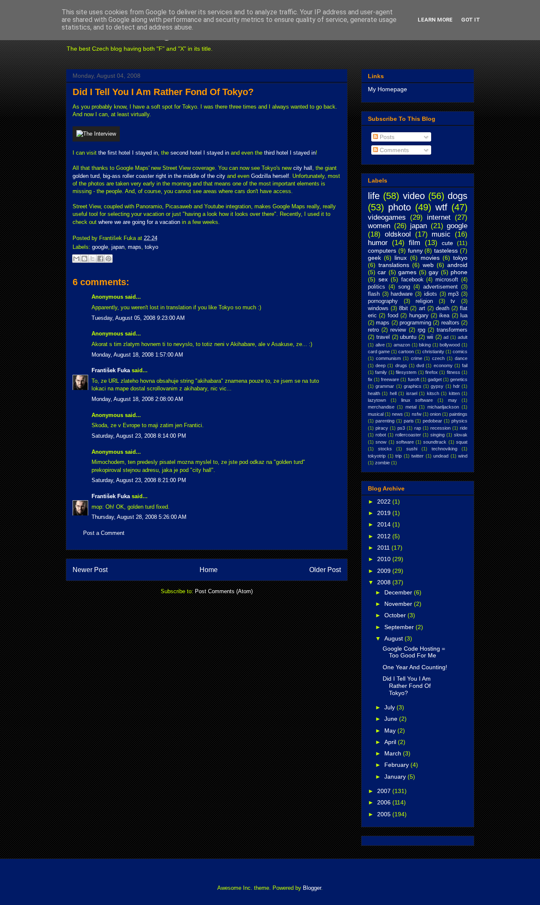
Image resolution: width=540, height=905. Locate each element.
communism (388, 358)
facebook (412, 280)
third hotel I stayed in (290, 153)
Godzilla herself (270, 176)
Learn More (435, 19)
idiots (430, 294)
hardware (402, 294)
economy (443, 365)
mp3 (453, 294)
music (441, 234)
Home (209, 569)
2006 (384, 802)
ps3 (401, 428)
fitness (453, 372)
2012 (384, 536)
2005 (384, 814)
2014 (384, 524)
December (399, 592)
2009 (384, 570)
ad (445, 337)
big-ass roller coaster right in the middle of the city (164, 176)
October (396, 615)
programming (415, 323)
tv (453, 301)
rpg (421, 330)
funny (415, 250)
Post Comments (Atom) (224, 591)
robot (380, 434)
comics (460, 351)
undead (440, 455)
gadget (435, 379)
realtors (450, 323)
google (100, 247)
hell (393, 393)
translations (393, 265)
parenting (384, 420)
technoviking (444, 448)
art (422, 308)
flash (374, 294)
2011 (384, 547)
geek (374, 257)
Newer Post (90, 569)
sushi (411, 448)
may (452, 400)
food (393, 316)
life (374, 196)
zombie (382, 462)
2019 (384, 513)
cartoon (406, 351)
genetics (458, 379)
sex (383, 279)
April (391, 742)
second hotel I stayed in (199, 153)
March (393, 753)
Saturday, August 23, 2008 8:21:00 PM (139, 480)
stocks (385, 448)
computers (382, 250)
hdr (456, 386)
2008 (384, 582)
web (428, 265)
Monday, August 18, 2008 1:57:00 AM (137, 355)
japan (117, 247)
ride (463, 428)
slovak (460, 434)
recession (440, 428)
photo (399, 207)
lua (463, 316)
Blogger (312, 888)
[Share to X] (92, 258)
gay (433, 272)
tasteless (446, 250)
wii (430, 337)
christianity (433, 351)
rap (417, 428)
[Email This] (76, 258)
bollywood (450, 344)
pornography (383, 301)
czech (438, 358)
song (404, 287)
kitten (454, 393)
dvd (420, 365)
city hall (302, 168)
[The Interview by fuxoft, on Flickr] (96, 134)
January (396, 776)
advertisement (440, 287)
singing (437, 434)
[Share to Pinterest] (108, 258)
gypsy (437, 386)
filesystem (406, 372)
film (414, 243)
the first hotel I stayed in (128, 153)
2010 (384, 559)
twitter (417, 455)
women (379, 226)
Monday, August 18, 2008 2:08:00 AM (137, 399)
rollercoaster (408, 434)
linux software (417, 400)
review (398, 330)
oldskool (398, 234)
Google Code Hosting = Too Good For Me (414, 652)
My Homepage (387, 89)
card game (379, 351)
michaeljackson (443, 406)
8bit (403, 308)
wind (462, 455)
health (374, 393)
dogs (457, 196)
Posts (386, 137)
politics (376, 287)
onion (435, 414)
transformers (452, 330)
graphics (412, 386)
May (390, 730)
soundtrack (434, 441)
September (400, 627)
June (391, 718)
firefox (431, 372)
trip (398, 455)
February (397, 764)
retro (373, 330)
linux (400, 257)
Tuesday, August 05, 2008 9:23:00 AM (138, 318)
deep (380, 365)
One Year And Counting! (415, 667)
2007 (384, 791)
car (382, 272)
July (390, 707)
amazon (402, 344)
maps (134, 247)
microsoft (446, 280)
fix (370, 379)
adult (462, 337)
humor (378, 243)
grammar (384, 386)
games (407, 272)
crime (416, 358)
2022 (384, 501)
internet (439, 217)
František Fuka (111, 370)
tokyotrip (377, 455)
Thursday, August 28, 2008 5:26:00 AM (139, 517)
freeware (390, 379)
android (457, 265)
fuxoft (413, 379)
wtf (441, 207)
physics (459, 420)
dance (461, 358)
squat (461, 441)
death (442, 308)
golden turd (86, 176)
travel (383, 337)
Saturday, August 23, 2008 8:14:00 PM (139, 436)
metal (410, 406)
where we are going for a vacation (139, 222)
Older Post (325, 569)
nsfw (416, 414)
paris (409, 420)
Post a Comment (103, 533)
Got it (470, 19)
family (381, 372)
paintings (458, 414)
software (405, 441)
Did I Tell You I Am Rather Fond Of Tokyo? (163, 92)
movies (430, 257)
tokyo (151, 247)
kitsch (433, 393)
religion (424, 301)
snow (380, 441)
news (397, 414)
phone (459, 272)
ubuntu (408, 337)
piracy (381, 428)
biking (425, 344)
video (414, 196)
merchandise (381, 406)
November (399, 603)
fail (464, 365)
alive (380, 344)
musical (375, 414)
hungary (419, 316)
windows (378, 308)
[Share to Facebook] (100, 258)
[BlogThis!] (84, 258)
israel (411, 393)
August (394, 638)
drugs (401, 365)
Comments (393, 150)
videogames (387, 217)
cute (447, 243)
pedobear (432, 420)
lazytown (377, 400)
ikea (444, 316)
